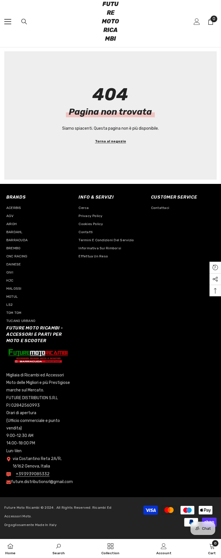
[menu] (7, 21)
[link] (58, 548)
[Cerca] (24, 21)
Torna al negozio (110, 141)
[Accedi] (197, 21)
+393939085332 (32, 474)
